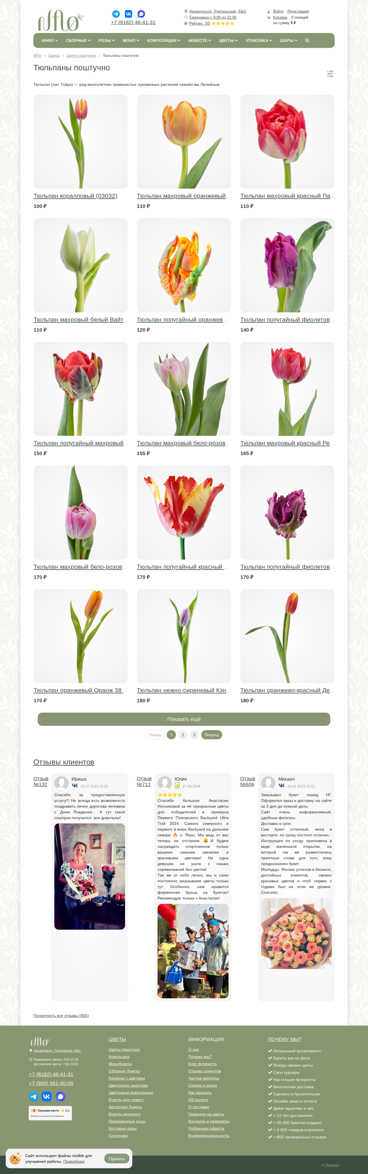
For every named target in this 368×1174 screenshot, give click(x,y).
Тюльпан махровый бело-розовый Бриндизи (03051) (108, 566)
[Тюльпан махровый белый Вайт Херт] (81, 265)
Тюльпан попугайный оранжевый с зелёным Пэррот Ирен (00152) (230, 319)
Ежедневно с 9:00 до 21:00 (212, 17)
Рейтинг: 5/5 (211, 23)
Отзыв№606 (247, 781)
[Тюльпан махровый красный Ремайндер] (287, 389)
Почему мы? (200, 1056)
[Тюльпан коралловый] (81, 142)
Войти (278, 11)
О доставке (198, 1107)
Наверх (331, 1165)
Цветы (117, 1039)
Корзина (280, 17)
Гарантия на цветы (206, 1114)
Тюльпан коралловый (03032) (75, 195)
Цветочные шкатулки (128, 1085)
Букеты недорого (125, 1114)
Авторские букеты (125, 1107)
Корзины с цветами (127, 1078)
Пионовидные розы (127, 1121)
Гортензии (118, 1135)
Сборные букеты (124, 1071)
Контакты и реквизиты (208, 1121)
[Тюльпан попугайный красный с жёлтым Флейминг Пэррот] (184, 512)
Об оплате (198, 1099)
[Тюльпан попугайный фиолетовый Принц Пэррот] (287, 265)
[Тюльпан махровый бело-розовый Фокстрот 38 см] (184, 389)
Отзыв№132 (41, 781)
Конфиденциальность (208, 1135)
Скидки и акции (202, 1085)
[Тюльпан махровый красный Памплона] (287, 142)
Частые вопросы (203, 1078)
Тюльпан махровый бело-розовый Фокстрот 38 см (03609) (219, 443)
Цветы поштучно (124, 1049)
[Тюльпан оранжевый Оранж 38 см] (81, 636)
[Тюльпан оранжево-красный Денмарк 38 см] (287, 636)
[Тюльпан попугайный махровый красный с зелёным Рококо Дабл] (81, 389)
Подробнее (74, 1161)
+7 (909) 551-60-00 (51, 1083)
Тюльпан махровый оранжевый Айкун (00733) (202, 195)
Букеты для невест (126, 1099)
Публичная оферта (206, 1128)
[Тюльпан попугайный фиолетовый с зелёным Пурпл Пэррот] (287, 512)
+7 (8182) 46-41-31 (133, 22)
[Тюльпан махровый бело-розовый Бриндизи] (81, 512)
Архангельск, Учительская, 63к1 (217, 11)
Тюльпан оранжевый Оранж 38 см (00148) (94, 690)
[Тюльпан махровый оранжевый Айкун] (184, 142)
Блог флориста (202, 1063)
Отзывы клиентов (63, 762)
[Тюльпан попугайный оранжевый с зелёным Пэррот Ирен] (184, 265)
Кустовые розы (123, 1128)
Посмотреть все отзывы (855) (61, 1015)
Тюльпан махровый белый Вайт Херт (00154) (98, 319)
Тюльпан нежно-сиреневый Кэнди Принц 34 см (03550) (215, 690)
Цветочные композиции (131, 1092)
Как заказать (200, 1092)
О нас (193, 1049)
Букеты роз (119, 1056)
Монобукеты (120, 1063)
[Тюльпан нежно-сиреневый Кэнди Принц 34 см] (184, 636)
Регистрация (298, 11)
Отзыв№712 (144, 781)
